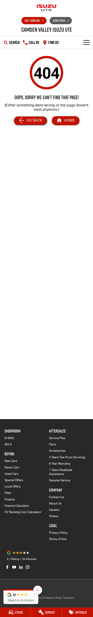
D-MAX (9, 438)
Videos (53, 516)
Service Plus (57, 438)
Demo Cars (12, 467)
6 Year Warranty (59, 463)
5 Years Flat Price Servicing (67, 457)
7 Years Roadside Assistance (60, 472)
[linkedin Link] (21, 567)
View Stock (59, 20)
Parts (52, 444)
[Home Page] (46, 8)
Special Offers (14, 480)
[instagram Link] (27, 567)
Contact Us (56, 497)
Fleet (8, 493)
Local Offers (13, 486)
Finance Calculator (17, 505)
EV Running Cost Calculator (23, 512)
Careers (54, 509)
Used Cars (12, 473)
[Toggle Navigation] (86, 42)
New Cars (11, 461)
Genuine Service (59, 480)
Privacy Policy (58, 532)
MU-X (8, 444)
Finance (10, 499)
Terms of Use (57, 539)
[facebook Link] (7, 567)
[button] (20, 596)
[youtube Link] (14, 567)
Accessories (57, 450)
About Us (55, 503)
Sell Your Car (32, 20)
